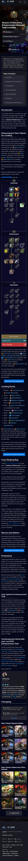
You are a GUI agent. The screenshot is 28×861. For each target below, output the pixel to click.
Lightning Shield (14, 355)
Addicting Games (6, 853)
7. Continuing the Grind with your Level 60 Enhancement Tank (15, 102)
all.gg (3, 851)
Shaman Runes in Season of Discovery (14, 454)
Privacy (21, 845)
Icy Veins (13, 696)
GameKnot (16, 855)
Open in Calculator (14, 336)
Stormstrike (11, 610)
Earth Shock (7, 353)
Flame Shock (7, 159)
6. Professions (8, 98)
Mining (3, 581)
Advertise (13, 845)
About (3, 845)
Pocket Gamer (14, 853)
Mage (8, 694)
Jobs (11, 847)
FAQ (18, 845)
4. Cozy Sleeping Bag (10, 90)
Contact (8, 845)
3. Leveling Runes (9, 85)
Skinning (10, 579)
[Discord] (18, 49)
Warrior (4, 694)
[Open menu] (24, 2)
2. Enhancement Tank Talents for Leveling (15, 81)
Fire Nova (13, 403)
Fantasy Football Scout (7, 855)
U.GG (7, 851)
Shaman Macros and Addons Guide (14, 550)
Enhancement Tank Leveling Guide (14, 381)
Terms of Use (5, 847)
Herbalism (16, 579)
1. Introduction (8, 77)
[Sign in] (20, 2)
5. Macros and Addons (10, 94)
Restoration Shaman (8, 661)
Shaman (15, 694)
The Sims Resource (13, 851)
